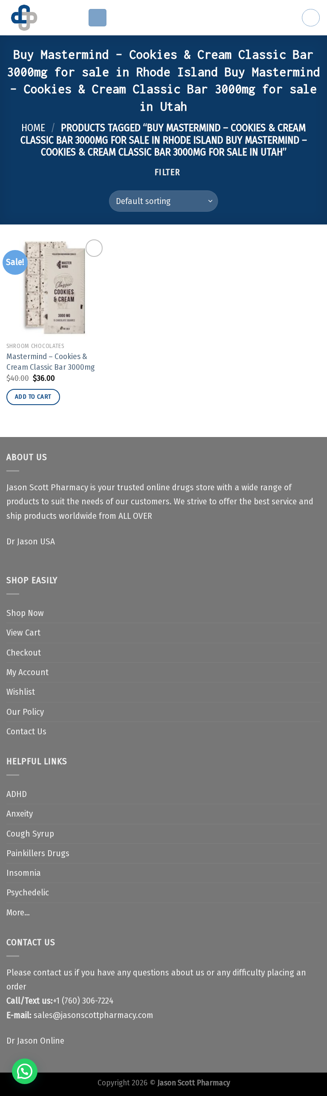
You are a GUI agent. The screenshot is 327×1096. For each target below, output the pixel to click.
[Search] (311, 18)
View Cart (23, 632)
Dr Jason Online (35, 1041)
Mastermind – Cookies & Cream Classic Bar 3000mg (50, 361)
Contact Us (26, 731)
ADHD (16, 794)
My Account (27, 672)
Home (33, 128)
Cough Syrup (30, 833)
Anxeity (19, 813)
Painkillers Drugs (37, 853)
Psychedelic (27, 892)
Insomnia (23, 873)
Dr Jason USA (30, 541)
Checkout (23, 652)
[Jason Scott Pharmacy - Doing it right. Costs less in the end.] (40, 17)
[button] (24, 1071)
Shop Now (25, 613)
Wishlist (20, 692)
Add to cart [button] (33, 396)
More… (18, 912)
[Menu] (97, 18)
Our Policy (25, 712)
